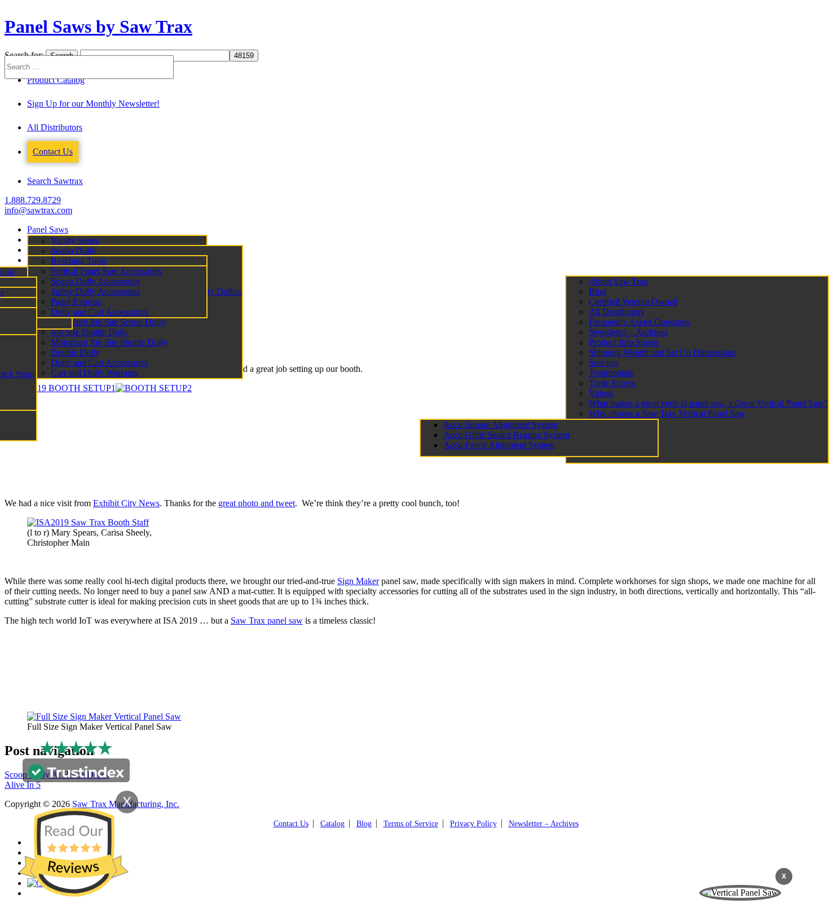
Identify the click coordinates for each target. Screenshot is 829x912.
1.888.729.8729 (33, 200)
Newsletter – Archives (628, 332)
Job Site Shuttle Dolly (90, 332)
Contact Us (53, 151)
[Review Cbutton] (73, 852)
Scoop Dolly (73, 251)
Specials (603, 362)
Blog (597, 291)
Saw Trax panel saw (267, 620)
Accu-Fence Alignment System (498, 445)
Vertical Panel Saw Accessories (106, 271)
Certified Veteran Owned (633, 301)
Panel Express (76, 301)
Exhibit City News (126, 503)
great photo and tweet (256, 503)
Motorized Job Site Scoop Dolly (108, 322)
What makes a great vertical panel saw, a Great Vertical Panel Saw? (708, 403)
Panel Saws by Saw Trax (98, 26)
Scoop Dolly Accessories (95, 281)
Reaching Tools (79, 261)
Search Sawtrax (55, 181)
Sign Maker (358, 581)
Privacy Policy (473, 823)
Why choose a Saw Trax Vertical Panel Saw (667, 413)
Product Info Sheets (624, 342)
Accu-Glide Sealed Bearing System (506, 435)
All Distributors (54, 127)
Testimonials (611, 373)
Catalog (332, 823)
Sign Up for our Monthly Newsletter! (93, 103)
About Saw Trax (618, 281)
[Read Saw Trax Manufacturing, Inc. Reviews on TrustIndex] (76, 777)
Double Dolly (75, 352)
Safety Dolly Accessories (95, 291)
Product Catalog (56, 80)
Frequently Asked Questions (639, 322)
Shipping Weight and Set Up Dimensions (662, 352)
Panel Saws (47, 229)
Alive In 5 (23, 785)
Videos (601, 393)
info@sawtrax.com (38, 210)
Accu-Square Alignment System (500, 424)
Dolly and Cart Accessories (99, 362)
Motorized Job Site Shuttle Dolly (109, 342)
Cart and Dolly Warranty (95, 373)
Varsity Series (75, 240)
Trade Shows (612, 383)
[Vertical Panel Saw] (740, 893)
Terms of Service (410, 823)
